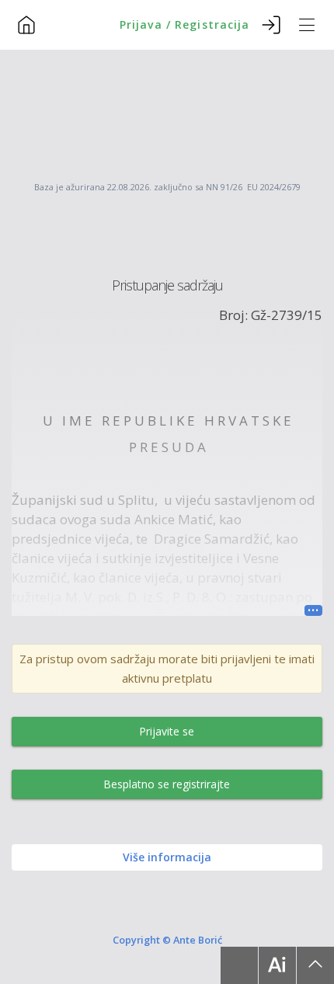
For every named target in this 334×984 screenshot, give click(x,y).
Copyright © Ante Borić (167, 939)
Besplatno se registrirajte (166, 784)
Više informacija (167, 857)
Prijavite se (166, 731)
